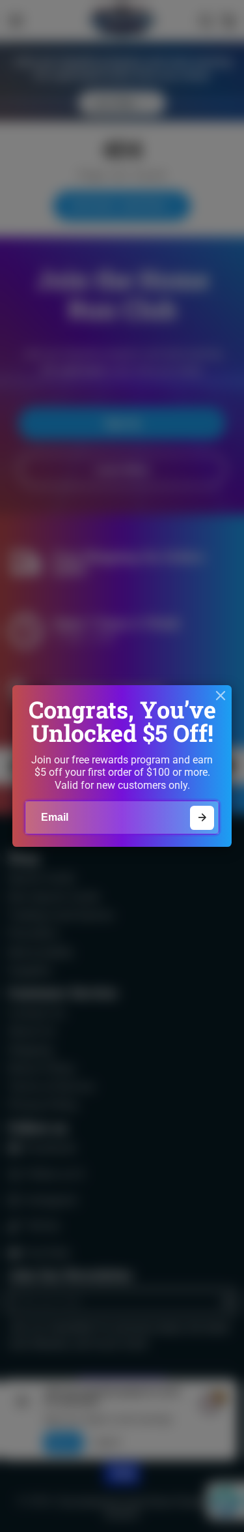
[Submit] (202, 818)
